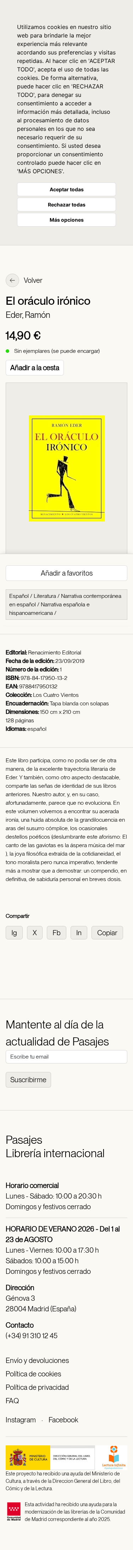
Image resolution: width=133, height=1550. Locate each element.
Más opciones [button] (67, 220)
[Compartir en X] (37, 932)
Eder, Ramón (28, 315)
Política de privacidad (37, 1387)
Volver (33, 280)
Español (19, 596)
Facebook (63, 1420)
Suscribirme (28, 1080)
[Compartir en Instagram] (16, 932)
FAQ (12, 1401)
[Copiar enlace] (109, 932)
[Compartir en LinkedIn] (81, 932)
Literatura (45, 596)
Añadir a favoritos (67, 573)
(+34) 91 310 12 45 (31, 1336)
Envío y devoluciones (37, 1360)
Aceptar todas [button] (67, 189)
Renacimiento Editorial (54, 652)
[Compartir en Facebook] (59, 932)
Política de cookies (33, 1374)
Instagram (21, 1420)
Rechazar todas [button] (66, 205)
